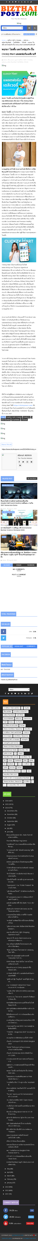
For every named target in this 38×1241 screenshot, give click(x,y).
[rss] (22, 2)
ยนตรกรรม (27, 718)
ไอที (5, 722)
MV (5, 760)
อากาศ (12, 767)
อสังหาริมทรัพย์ (6, 42)
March (9, 1176)
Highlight (19, 646)
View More (32, 478)
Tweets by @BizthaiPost (9, 680)
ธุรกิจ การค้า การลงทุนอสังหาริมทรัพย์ (16, 778)
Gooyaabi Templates (29, 1238)
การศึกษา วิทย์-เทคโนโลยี (12, 732)
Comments (31, 646)
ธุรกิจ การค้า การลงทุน (14, 40)
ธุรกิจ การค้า (8, 753)
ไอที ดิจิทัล (16, 42)
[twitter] (10, 2)
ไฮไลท (19, 767)
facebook (30, 565)
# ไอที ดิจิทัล (16, 420)
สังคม (11, 722)
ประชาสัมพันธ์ (8, 718)
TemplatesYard (7, 1238)
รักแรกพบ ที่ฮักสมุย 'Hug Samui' (17, 841)
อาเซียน (27, 781)
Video (10, 760)
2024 (7, 808)
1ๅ (20, 764)
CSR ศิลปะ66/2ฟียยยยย (12, 771)
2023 (7, 1187)
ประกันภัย (19, 722)
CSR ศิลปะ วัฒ (26, 757)
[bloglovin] (16, 2)
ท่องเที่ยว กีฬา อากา (10, 774)
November (11, 814)
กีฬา (25, 760)
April (8, 1172)
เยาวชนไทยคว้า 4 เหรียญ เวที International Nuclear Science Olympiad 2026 (16, 529)
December (11, 811)
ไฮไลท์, (26, 62)
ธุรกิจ (5, 767)
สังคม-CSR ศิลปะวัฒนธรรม (13, 746)
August (9, 825)
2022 (7, 1190)
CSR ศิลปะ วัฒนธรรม (21, 736)
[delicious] (31, 2)
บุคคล (31, 760)
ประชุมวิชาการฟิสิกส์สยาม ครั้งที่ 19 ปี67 (20, 1038)
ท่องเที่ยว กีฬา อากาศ (21, 34)
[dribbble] (19, 2)
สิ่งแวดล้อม (7, 711)
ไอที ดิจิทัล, (20, 62)
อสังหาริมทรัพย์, (12, 62)
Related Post (7, 479)
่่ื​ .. (4, 785)
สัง (5, 764)
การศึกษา (26, 764)
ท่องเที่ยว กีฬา (24, 750)
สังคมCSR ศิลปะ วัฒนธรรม (13, 781)
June (8, 832)
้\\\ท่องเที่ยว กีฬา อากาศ (16, 785)
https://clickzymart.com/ (23, 405)
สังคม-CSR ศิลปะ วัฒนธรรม (13, 729)
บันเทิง (27, 708)
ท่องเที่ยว (28, 729)
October (10, 818)
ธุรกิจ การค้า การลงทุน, (26, 60)
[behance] (25, 2)
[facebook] (6, 2)
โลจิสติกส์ (18, 760)
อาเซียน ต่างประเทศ (11, 725)
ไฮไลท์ (24, 42)
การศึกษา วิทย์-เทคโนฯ (8, 512)
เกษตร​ (4, 537)
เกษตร (20, 753)
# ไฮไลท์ (24, 420)
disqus (18, 565)
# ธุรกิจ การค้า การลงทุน (14, 417)
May (8, 1169)
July (8, 828)
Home (4, 40)
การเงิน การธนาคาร (20, 711)
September (11, 821)
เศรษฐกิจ (25, 739)
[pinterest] (13, 2)
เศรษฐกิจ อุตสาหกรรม (11, 743)
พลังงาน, (4, 62)
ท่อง (29, 771)
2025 (7, 804)
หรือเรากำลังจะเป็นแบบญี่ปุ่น (16, 1141)
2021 (7, 1194)
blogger (7, 565)
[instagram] (28, 2)
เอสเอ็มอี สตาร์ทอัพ (10, 750)
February (10, 1179)
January (9, 1183)
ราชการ (26, 732)
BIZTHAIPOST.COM (17, 1235)
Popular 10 (7, 646)
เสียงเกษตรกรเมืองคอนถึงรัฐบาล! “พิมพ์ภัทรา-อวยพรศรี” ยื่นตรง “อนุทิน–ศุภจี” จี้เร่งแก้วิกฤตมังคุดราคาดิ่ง (18, 555)
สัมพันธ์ (10, 764)
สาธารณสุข (8, 736)
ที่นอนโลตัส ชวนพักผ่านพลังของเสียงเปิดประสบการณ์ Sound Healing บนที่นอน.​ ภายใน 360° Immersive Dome (17, 503)
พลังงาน (26, 40)
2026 (7, 801)
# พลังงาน (27, 417)
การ (23, 771)
